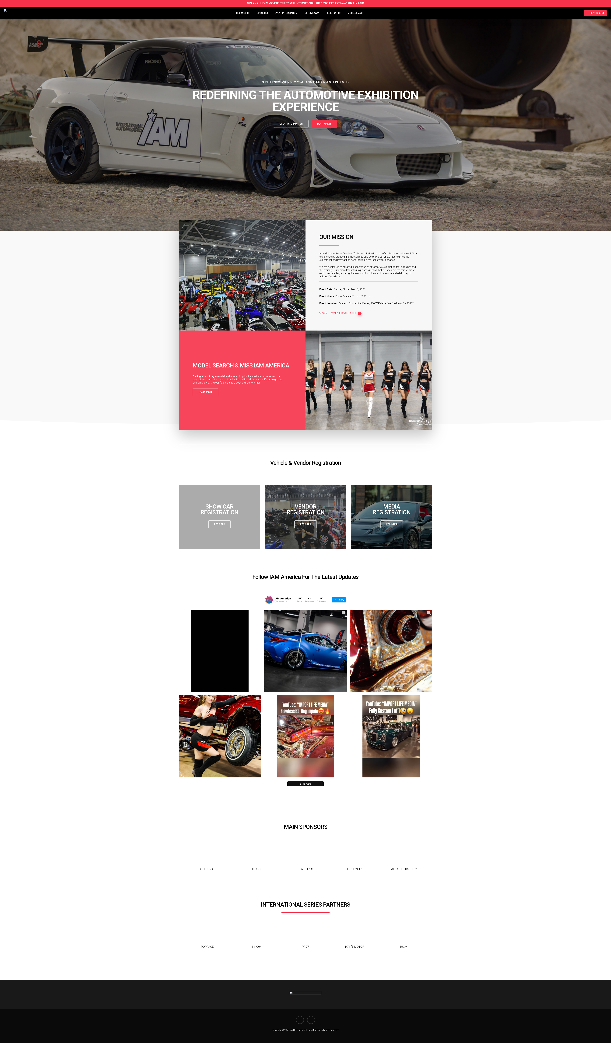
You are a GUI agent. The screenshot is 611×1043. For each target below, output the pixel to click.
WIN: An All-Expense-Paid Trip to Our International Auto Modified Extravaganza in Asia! (305, 3)
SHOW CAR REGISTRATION (219, 509)
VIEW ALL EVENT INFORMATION (337, 313)
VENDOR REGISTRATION (305, 509)
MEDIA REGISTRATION (392, 509)
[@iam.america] (269, 600)
